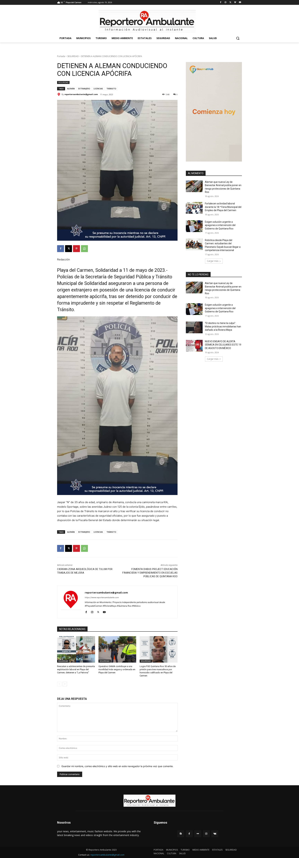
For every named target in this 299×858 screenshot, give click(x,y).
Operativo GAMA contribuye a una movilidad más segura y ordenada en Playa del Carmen (116, 669)
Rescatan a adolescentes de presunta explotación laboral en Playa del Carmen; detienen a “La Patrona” (76, 669)
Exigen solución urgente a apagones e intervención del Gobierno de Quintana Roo (220, 225)
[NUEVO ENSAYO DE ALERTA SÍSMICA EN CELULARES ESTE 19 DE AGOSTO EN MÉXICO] (194, 346)
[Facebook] (221, 2)
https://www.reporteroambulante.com (102, 597)
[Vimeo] (235, 2)
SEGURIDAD (73, 56)
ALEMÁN (71, 88)
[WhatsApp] (84, 248)
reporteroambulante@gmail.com (81, 94)
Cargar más (212, 261)
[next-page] (65, 684)
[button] (238, 38)
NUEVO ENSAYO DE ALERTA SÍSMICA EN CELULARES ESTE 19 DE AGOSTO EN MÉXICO (223, 345)
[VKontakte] (214, 833)
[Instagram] (226, 2)
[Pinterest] (76, 248)
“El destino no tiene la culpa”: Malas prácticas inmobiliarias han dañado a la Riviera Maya (223, 326)
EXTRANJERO (84, 88)
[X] (230, 2)
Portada (61, 56)
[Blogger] (180, 833)
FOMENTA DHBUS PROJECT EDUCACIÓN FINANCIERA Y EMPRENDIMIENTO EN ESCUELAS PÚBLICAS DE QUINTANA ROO (150, 573)
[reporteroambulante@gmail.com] (59, 94)
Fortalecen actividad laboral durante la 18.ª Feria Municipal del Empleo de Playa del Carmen (223, 207)
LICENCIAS (98, 88)
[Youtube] (240, 2)
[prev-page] (59, 684)
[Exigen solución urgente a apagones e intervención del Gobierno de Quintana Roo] (194, 226)
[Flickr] (197, 833)
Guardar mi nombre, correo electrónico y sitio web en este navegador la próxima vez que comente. (117, 766)
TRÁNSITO (111, 88)
